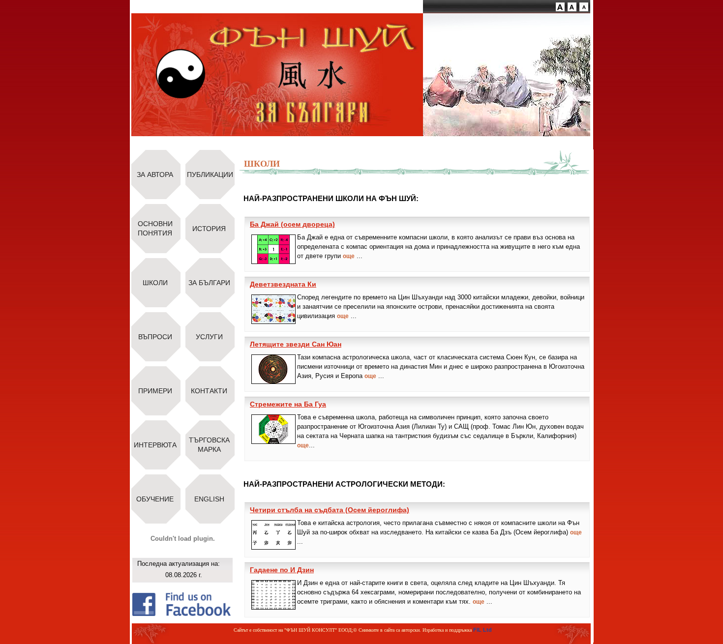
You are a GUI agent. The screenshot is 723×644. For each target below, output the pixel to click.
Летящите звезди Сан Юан (295, 344)
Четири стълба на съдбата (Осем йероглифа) (329, 510)
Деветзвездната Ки (283, 284)
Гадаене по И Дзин (282, 570)
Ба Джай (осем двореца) (292, 224)
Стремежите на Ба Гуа (288, 404)
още (349, 256)
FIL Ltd (482, 630)
